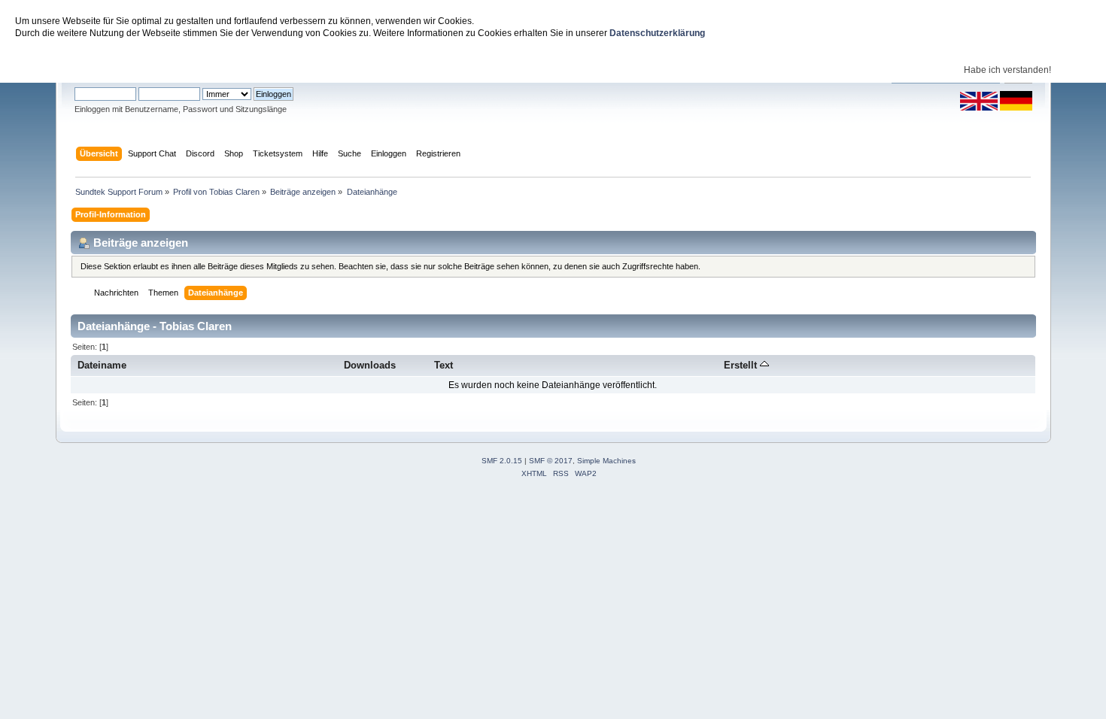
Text (443, 365)
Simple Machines (606, 461)
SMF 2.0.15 (502, 461)
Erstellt (742, 365)
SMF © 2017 (551, 461)
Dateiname (101, 365)
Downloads (370, 365)
